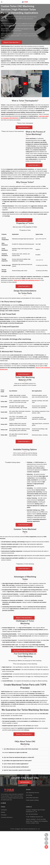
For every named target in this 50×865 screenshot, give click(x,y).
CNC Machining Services (32, 792)
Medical (3, 812)
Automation (4, 809)
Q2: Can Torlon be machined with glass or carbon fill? (19, 757)
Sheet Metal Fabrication (32, 797)
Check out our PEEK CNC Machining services (26, 280)
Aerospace (4, 815)
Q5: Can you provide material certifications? (16, 767)
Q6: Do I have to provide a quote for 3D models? (17, 770)
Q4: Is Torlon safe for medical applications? (16, 763)
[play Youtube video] (25, 83)
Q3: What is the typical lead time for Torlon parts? (18, 760)
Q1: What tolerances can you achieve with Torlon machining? (21, 749)
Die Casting (29, 795)
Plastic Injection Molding (32, 800)
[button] (25, 749)
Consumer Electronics (6, 817)
